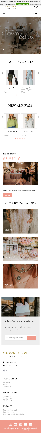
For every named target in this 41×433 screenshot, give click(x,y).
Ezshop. (27, 430)
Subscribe (32, 338)
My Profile (7, 397)
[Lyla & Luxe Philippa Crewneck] (29, 121)
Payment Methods (10, 411)
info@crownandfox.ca (13, 366)
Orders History (9, 399)
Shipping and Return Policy (14, 414)
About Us (6, 383)
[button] (3, 49)
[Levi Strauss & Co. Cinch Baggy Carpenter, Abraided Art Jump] (29, 77)
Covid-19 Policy (9, 412)
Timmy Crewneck (12, 131)
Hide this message (22, 4)
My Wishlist (7, 400)
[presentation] (2, 73)
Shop (5, 385)
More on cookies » (35, 4)
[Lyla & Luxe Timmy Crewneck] (12, 121)
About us (7, 195)
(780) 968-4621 (11, 363)
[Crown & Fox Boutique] (9, 7)
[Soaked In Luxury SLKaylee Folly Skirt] (12, 77)
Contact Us (7, 387)
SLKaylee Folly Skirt (11, 88)
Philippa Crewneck (29, 131)
